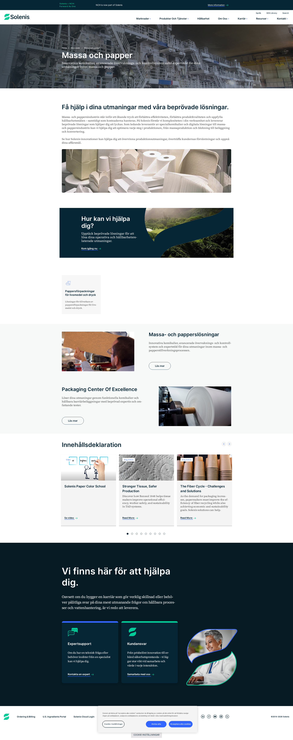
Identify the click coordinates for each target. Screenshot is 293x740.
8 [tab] (160, 534)
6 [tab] (150, 534)
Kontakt (282, 18)
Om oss (223, 18)
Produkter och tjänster (173, 18)
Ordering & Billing (26, 716)
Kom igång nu (89, 248)
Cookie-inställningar (146, 734)
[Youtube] (215, 716)
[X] (227, 716)
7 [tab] (155, 534)
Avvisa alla (156, 724)
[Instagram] (221, 716)
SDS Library (271, 13)
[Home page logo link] (17, 19)
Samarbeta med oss (139, 674)
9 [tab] (164, 534)
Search (285, 13)
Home (64, 48)
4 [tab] (141, 534)
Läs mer (160, 365)
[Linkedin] (203, 716)
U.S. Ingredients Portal (54, 716)
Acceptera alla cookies (180, 724)
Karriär (242, 18)
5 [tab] (146, 534)
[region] (147, 719)
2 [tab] (132, 534)
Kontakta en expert (79, 674)
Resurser (261, 18)
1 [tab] (127, 534)
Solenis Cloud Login (84, 716)
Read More (128, 517)
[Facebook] (209, 716)
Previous (222, 440)
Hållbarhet (203, 18)
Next (228, 440)
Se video (69, 517)
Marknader (143, 18)
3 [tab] (137, 534)
